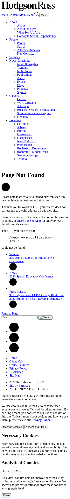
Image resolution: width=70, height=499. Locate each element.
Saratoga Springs (27, 155)
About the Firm (26, 29)
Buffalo (21, 130)
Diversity (22, 116)
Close (6, 495)
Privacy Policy (18, 368)
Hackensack (24, 137)
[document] (35, 465)
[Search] (36, 15)
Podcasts (22, 88)
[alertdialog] (35, 465)
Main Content (10, 15)
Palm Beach (24, 144)
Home (13, 358)
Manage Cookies (12, 426)
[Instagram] (14, 351)
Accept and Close (36, 426)
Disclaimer (16, 372)
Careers (14, 95)
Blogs (20, 85)
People (13, 39)
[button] (6, 190)
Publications (24, 74)
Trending (22, 67)
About (13, 22)
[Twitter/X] (14, 341)
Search (21, 46)
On (8, 471)
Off (18, 471)
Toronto (22, 158)
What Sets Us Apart (29, 32)
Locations (15, 120)
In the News (24, 71)
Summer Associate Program (34, 113)
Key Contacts (25, 53)
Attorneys (23, 106)
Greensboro (24, 134)
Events (21, 81)
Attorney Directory (28, 50)
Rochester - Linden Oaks (32, 151)
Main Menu (26, 15)
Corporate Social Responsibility (36, 36)
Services (14, 57)
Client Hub (16, 361)
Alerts (20, 78)
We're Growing (26, 102)
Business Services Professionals (36, 109)
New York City (26, 141)
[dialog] (35, 416)
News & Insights (19, 60)
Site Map (14, 375)
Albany (21, 127)
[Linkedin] (14, 331)
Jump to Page (10, 313)
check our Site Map (29, 220)
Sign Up (22, 92)
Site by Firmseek (19, 385)
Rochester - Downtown (31, 148)
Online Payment (19, 365)
